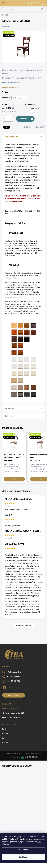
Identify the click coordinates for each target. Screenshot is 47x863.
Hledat (42, 9)
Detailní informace (9, 87)
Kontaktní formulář (14, 695)
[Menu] (44, 3)
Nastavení (23, 850)
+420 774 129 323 (13, 676)
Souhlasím (23, 857)
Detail (14, 479)
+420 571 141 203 (13, 681)
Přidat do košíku (23, 119)
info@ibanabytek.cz (14, 672)
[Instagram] (10, 687)
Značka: (5, 26)
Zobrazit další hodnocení (23, 625)
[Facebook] (4, 687)
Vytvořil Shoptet (15, 757)
